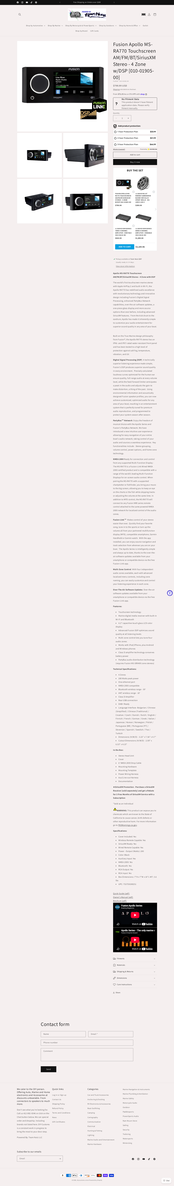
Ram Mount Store (130, 1121)
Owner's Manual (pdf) (123, 897)
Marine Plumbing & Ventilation (135, 1094)
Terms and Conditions (61, 1113)
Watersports (128, 1138)
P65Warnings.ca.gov (127, 825)
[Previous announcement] (60, 2)
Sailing (125, 1125)
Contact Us (56, 1099)
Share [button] (118, 992)
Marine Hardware (95, 1144)
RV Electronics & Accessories (99, 1104)
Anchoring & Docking (96, 1099)
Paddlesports (128, 1112)
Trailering (127, 1134)
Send (48, 1069)
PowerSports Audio (131, 1116)
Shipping (116, 89)
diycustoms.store (83, 1180)
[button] (20, 14)
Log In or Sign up (59, 1095)
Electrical (91, 1126)
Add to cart (125, 247)
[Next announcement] (114, 2)
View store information (125, 266)
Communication (94, 1122)
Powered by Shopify (95, 1180)
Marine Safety (128, 1098)
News (54, 1117)
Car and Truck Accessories (98, 1095)
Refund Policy (58, 1108)
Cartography (93, 1117)
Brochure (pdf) (120, 901)
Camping (91, 1113)
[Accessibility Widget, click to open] (170, 593)
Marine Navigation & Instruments (136, 1089)
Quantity (116, 113)
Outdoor (126, 1107)
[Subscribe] (60, 1159)
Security (126, 1129)
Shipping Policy (58, 1104)
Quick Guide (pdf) (121, 893)
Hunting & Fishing (95, 1130)
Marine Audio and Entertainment (101, 1139)
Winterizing (127, 1143)
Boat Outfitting (94, 1108)
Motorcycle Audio (130, 1103)
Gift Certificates (58, 1122)
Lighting (91, 1135)
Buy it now (135, 162)
